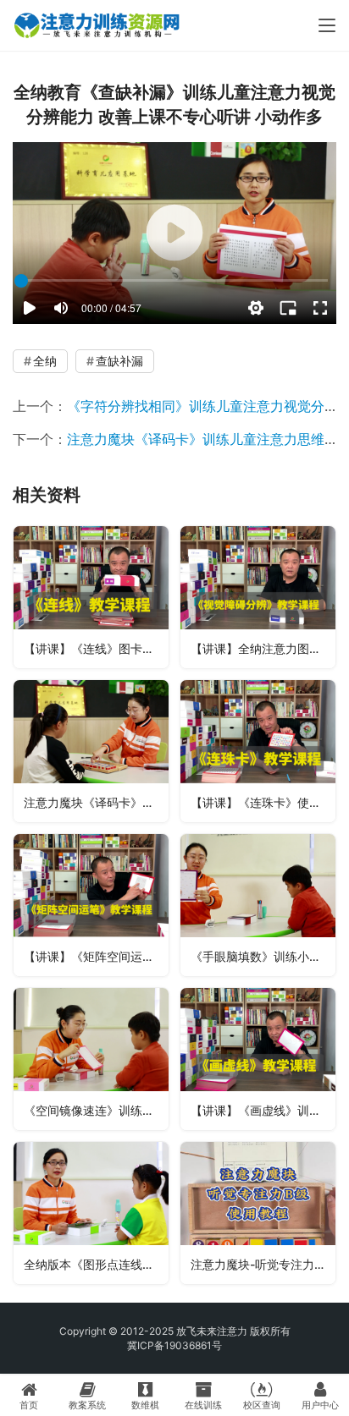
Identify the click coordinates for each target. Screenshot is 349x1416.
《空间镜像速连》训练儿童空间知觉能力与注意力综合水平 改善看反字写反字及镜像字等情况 (96, 1110)
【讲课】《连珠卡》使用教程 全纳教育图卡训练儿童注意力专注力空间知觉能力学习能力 (263, 802)
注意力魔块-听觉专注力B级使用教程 (263, 1264)
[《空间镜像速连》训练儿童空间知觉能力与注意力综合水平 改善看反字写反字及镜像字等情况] (91, 1059)
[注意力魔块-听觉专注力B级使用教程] (257, 1213)
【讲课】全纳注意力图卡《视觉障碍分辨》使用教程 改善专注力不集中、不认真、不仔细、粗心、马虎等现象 (263, 648)
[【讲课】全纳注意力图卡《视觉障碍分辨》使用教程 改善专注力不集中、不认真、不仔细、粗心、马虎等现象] (257, 597)
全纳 (45, 361)
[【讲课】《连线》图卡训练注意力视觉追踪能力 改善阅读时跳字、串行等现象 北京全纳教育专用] (91, 597)
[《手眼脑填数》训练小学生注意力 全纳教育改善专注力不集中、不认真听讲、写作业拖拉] (257, 905)
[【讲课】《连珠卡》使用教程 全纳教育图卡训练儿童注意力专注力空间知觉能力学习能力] (257, 751)
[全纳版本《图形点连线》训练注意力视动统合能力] (91, 1213)
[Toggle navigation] (327, 25)
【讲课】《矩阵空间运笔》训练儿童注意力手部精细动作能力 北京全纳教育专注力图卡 (96, 956)
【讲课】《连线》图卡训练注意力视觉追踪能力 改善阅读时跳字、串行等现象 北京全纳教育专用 (96, 648)
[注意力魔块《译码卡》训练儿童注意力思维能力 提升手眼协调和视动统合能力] (91, 751)
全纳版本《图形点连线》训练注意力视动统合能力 (96, 1264)
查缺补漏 (119, 361)
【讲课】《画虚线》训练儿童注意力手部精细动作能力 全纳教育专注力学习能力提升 (263, 1110)
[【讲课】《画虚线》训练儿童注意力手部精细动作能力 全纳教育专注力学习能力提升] (257, 1059)
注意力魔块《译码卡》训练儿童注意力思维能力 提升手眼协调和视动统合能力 (96, 802)
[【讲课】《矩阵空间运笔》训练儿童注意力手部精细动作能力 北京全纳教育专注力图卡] (91, 905)
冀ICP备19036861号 (174, 1345)
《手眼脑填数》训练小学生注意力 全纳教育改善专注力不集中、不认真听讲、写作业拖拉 (263, 956)
